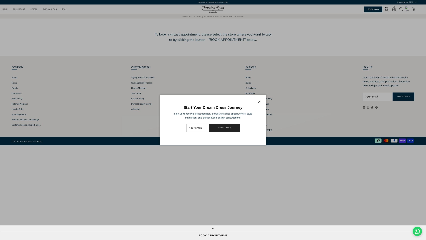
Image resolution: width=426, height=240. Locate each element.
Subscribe (224, 127)
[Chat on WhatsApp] (417, 231)
